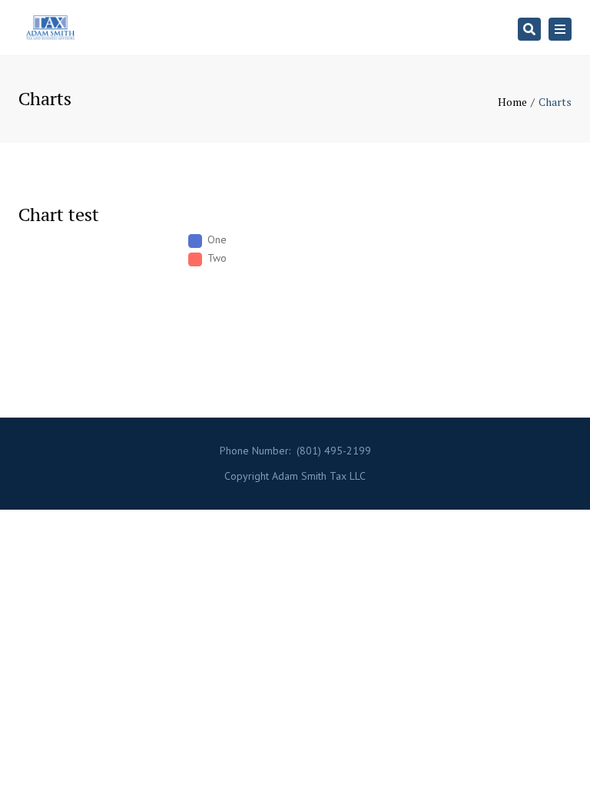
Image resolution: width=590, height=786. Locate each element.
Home (512, 101)
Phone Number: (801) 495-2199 (295, 450)
